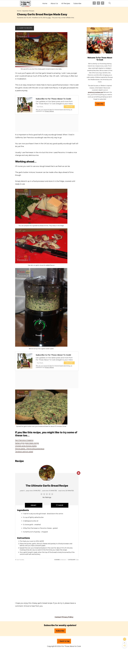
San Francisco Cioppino (24, 440)
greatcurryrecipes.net (95, 92)
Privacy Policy (67, 617)
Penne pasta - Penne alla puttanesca (29, 449)
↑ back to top (64, 641)
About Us (54, 3)
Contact (58, 617)
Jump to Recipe (25, 28)
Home (44, 3)
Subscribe (77, 3)
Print (33, 505)
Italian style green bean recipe (27, 443)
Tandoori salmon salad (24, 451)
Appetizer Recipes (28, 11)
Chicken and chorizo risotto (26, 446)
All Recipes (65, 3)
